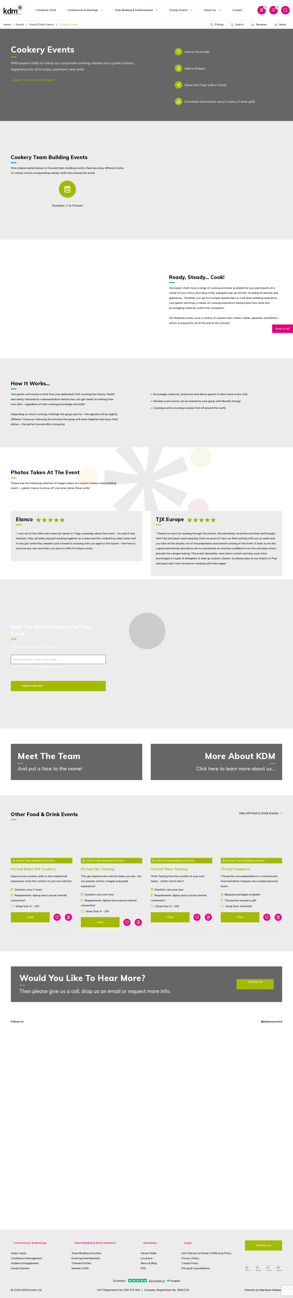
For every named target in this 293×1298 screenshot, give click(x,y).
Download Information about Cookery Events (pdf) (219, 101)
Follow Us (17, 1021)
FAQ (143, 1268)
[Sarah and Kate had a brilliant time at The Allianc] (220, 1061)
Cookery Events (68, 24)
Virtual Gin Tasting (97, 869)
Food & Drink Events (41, 24)
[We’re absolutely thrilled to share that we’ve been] (73, 1061)
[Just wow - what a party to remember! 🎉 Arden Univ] (23, 1073)
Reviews (261, 24)
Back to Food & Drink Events (34, 80)
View (30, 917)
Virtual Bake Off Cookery (33, 869)
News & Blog (149, 1263)
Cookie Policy (189, 1263)
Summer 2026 (80, 1268)
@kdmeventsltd (271, 1021)
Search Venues (32, 686)
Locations (147, 1258)
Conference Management (26, 1258)
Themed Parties (81, 1263)
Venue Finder (149, 1253)
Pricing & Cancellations (195, 1268)
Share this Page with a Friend (205, 85)
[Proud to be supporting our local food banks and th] (269, 1046)
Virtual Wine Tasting (169, 869)
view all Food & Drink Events (258, 813)
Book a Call (283, 328)
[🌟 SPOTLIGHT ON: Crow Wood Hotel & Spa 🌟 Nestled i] (171, 1126)
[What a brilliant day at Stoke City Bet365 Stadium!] (122, 1058)
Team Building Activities (86, 1253)
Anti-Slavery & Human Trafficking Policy (206, 1253)
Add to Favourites (197, 52)
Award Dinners (20, 1268)
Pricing (218, 24)
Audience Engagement (25, 1263)
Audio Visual (18, 1253)
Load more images (216, 462)
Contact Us (263, 1245)
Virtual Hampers (235, 869)
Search (239, 24)
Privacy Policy (190, 1258)
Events (20, 24)
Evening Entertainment (85, 1258)
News (282, 24)
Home (7, 24)
